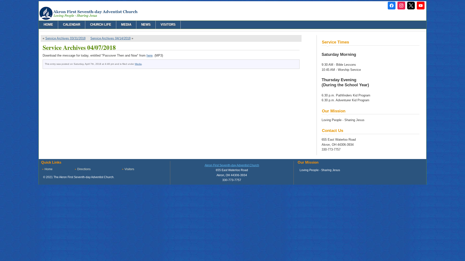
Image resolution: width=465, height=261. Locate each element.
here (150, 55)
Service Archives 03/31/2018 (65, 38)
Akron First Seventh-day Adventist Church (232, 165)
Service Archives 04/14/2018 (110, 38)
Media (126, 24)
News (146, 24)
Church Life (100, 24)
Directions (84, 169)
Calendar (71, 24)
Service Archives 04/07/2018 (79, 47)
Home (48, 24)
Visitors (168, 24)
